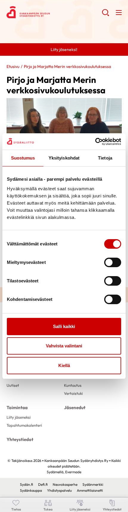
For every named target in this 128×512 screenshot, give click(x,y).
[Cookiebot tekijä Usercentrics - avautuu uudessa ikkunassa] (95, 142)
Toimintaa (17, 407)
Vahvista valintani (64, 345)
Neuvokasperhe (65, 484)
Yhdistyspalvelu (59, 490)
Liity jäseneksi (19, 417)
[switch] (112, 262)
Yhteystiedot (20, 439)
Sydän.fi (26, 484)
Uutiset (13, 385)
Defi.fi (43, 484)
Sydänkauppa (31, 490)
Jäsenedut (74, 407)
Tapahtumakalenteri (24, 425)
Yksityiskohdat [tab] (64, 157)
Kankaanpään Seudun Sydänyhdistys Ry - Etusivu (54, 12)
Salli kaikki (64, 326)
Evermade (73, 472)
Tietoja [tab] (105, 157)
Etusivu (13, 66)
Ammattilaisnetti (90, 490)
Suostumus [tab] (23, 157)
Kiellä (64, 365)
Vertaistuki (73, 393)
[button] (105, 15)
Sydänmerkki (92, 484)
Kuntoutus (73, 385)
